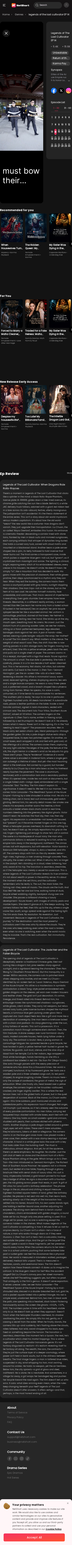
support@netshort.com (21, 1437)
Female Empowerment (32, 253)
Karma (28, 257)
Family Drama (32, 338)
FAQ (9, 1422)
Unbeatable (60, 52)
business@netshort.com (22, 1441)
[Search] (37, 5)
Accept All (34, 1537)
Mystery (5, 252)
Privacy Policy (15, 1417)
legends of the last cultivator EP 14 (49, 14)
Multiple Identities (58, 426)
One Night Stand (57, 424)
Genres (19, 14)
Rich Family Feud (34, 339)
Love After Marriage (11, 342)
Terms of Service (17, 1412)
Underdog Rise (56, 255)
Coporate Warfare (57, 252)
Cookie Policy (54, 1529)
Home (6, 14)
